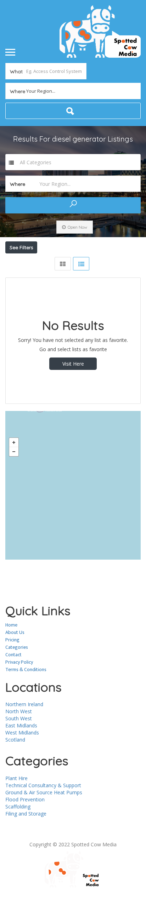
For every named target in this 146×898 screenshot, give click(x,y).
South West (18, 718)
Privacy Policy (19, 662)
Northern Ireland (24, 704)
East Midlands (21, 725)
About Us (14, 632)
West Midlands (22, 732)
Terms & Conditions (25, 669)
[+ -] (73, 485)
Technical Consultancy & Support (43, 785)
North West (18, 711)
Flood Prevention (25, 799)
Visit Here (73, 363)
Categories (16, 647)
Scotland (15, 739)
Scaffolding (17, 806)
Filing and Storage (25, 813)
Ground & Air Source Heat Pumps (43, 792)
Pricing (12, 640)
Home (11, 625)
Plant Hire (16, 778)
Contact (13, 655)
